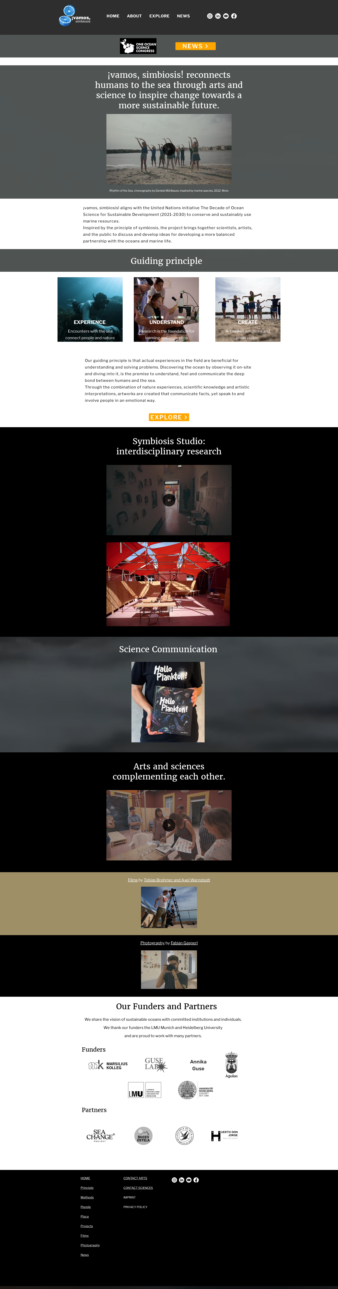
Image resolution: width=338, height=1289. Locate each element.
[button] (134, 16)
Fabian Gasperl (184, 943)
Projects (87, 1226)
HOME (85, 1178)
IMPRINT (129, 1197)
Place (85, 1216)
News (85, 1255)
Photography (152, 943)
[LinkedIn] (218, 16)
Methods (87, 1197)
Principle (87, 1188)
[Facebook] (234, 16)
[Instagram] (210, 16)
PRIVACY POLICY (135, 1207)
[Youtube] (226, 16)
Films (133, 880)
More (225, 190)
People (86, 1207)
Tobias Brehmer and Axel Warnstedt (177, 880)
